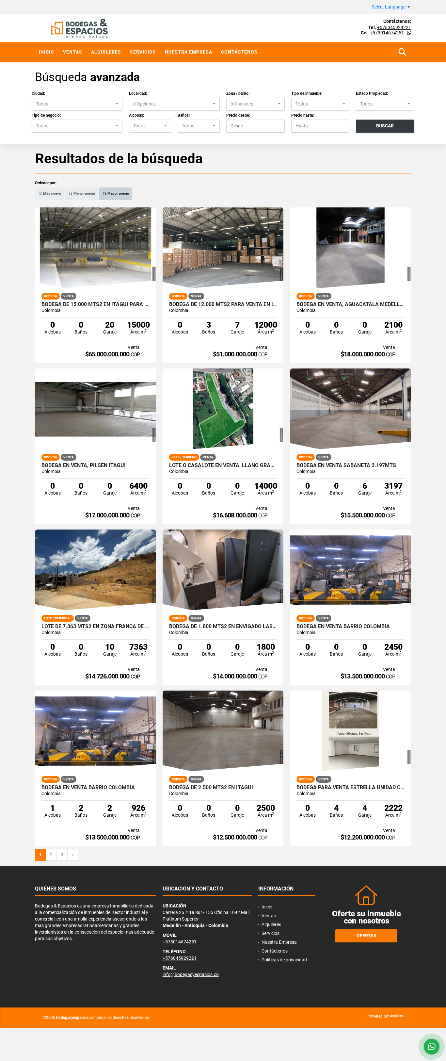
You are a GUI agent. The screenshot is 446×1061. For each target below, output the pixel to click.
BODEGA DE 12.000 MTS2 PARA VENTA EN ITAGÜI (223, 304)
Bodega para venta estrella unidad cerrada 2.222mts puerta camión (350, 787)
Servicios (143, 52)
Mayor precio (117, 193)
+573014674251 (387, 32)
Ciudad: (38, 93)
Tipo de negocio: (46, 115)
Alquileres (106, 52)
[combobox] (77, 104)
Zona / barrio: (237, 93)
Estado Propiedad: (372, 93)
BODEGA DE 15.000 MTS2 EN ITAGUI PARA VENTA (95, 304)
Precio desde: (238, 115)
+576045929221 (394, 27)
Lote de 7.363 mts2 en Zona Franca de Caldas (95, 626)
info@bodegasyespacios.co (191, 974)
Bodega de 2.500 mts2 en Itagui (211, 787)
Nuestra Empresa (188, 52)
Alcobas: (136, 115)
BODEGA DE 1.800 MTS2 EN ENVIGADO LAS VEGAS (223, 626)
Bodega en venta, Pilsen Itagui (83, 465)
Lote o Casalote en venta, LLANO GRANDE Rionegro (223, 465)
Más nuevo (51, 193)
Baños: (184, 115)
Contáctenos (239, 52)
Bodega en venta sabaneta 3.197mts (346, 465)
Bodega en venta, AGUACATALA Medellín (350, 304)
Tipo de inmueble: (306, 93)
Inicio (46, 52)
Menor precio (83, 193)
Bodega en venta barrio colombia (343, 626)
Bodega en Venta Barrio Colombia (88, 787)
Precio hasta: (302, 115)
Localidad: (138, 93)
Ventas (72, 52)
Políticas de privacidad (284, 959)
